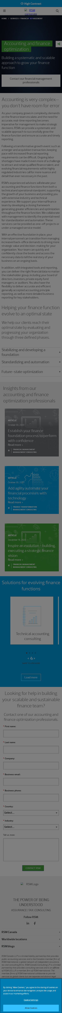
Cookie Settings (31, 1000)
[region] (31, 995)
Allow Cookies (31, 1008)
